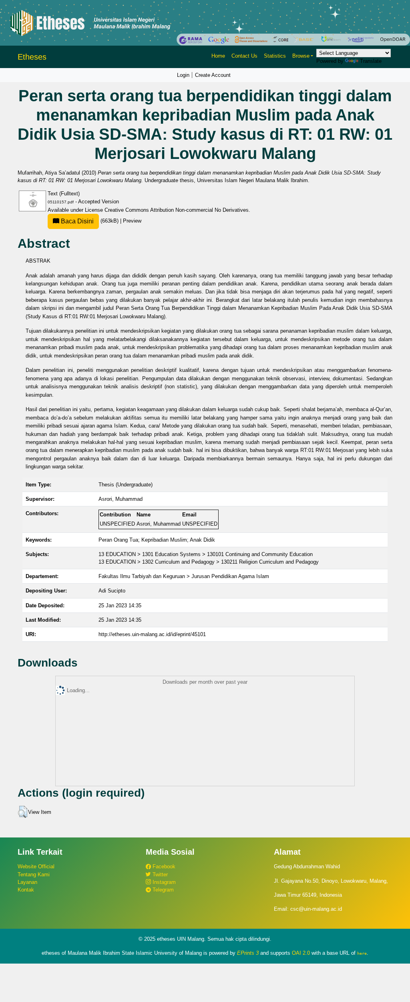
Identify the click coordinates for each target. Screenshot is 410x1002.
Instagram (163, 882)
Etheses (32, 56)
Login (183, 75)
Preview (132, 221)
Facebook (163, 866)
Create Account (213, 75)
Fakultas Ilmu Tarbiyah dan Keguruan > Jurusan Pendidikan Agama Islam (183, 576)
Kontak (26, 890)
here (362, 953)
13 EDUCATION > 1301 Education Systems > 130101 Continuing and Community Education (205, 554)
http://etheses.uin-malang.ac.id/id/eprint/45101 (152, 634)
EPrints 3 (248, 953)
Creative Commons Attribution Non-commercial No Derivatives (177, 210)
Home (218, 56)
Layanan (27, 882)
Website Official (36, 866)
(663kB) (89, 221)
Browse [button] (301, 56)
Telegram (162, 890)
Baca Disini (76, 221)
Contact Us (244, 56)
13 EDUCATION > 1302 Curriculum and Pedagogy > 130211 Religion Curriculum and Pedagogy (208, 562)
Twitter (159, 874)
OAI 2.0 (301, 953)
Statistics (275, 56)
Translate (371, 61)
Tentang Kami (34, 874)
